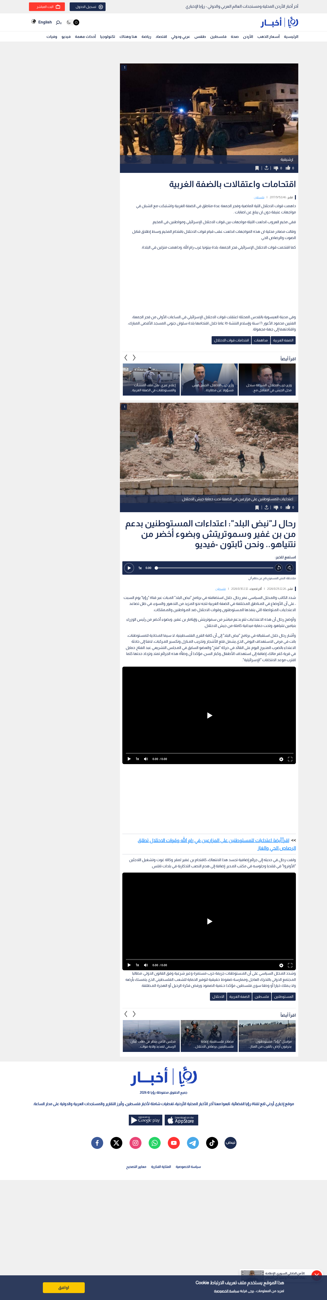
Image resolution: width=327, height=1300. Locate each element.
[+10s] (289, 568)
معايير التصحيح (136, 1167)
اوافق (63, 1287)
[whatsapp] (155, 1143)
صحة (235, 36)
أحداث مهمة (85, 36)
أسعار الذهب (268, 36)
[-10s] (278, 568)
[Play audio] (129, 568)
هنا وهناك (128, 36)
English (45, 22)
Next (126, 357)
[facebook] (97, 1143)
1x (140, 568)
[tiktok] (212, 1143)
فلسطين (218, 36)
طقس (200, 36)
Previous (134, 357)
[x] (116, 1143)
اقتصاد (161, 36)
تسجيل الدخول (86, 7)
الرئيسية (291, 36)
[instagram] (135, 1143)
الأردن (248, 36)
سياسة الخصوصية (226, 1291)
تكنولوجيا (107, 36)
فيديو (66, 36)
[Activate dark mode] (72, 22)
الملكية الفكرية (161, 1167)
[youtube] (174, 1143)
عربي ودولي (180, 36)
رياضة (146, 36)
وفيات (51, 36)
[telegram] (193, 1143)
